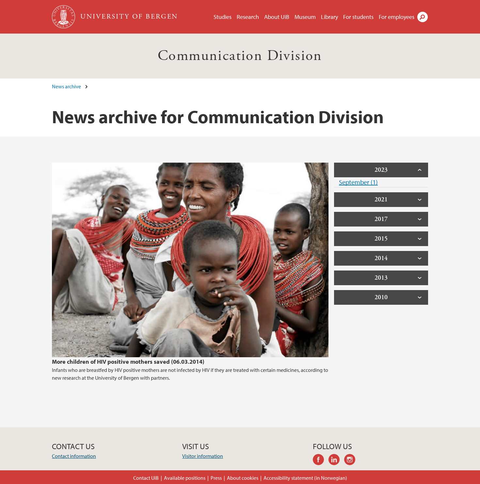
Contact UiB (146, 478)
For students (358, 17)
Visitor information (202, 456)
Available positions (184, 478)
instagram (352, 460)
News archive (66, 86)
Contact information (74, 456)
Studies (223, 17)
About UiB (276, 17)
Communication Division (240, 56)
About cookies (242, 478)
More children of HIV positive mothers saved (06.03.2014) (128, 361)
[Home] (64, 16)
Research (248, 17)
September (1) (358, 182)
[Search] (422, 17)
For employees (396, 17)
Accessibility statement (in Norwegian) (305, 478)
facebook (320, 460)
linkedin (336, 460)
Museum (305, 17)
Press (216, 478)
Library (329, 17)
